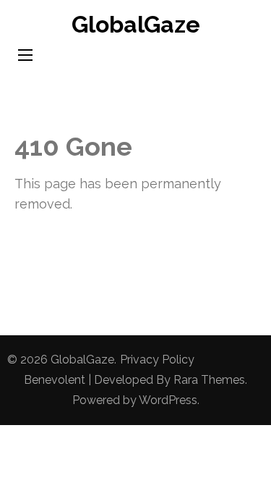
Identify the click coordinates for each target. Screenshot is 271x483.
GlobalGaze (136, 24)
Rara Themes (209, 380)
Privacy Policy (157, 359)
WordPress (168, 400)
